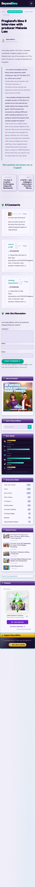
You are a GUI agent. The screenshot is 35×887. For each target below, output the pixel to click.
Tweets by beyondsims (10, 576)
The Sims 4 (17, 501)
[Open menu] (31, 3)
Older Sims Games (15, 11)
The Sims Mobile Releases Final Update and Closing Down (20, 560)
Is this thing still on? (16, 566)
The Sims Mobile (17, 514)
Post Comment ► (13, 361)
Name (3, 343)
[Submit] (30, 427)
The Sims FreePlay (17, 509)
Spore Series (17, 493)
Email (3, 352)
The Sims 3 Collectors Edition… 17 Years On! (20, 553)
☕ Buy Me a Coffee (17, 645)
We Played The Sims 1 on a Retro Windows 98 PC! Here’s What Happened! (19, 536)
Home (3, 12)
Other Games (17, 497)
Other (17, 489)
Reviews (17, 518)
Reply (25, 214)
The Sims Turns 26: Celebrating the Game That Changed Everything (20, 545)
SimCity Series (17, 505)
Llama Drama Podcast (17, 522)
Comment (5, 329)
